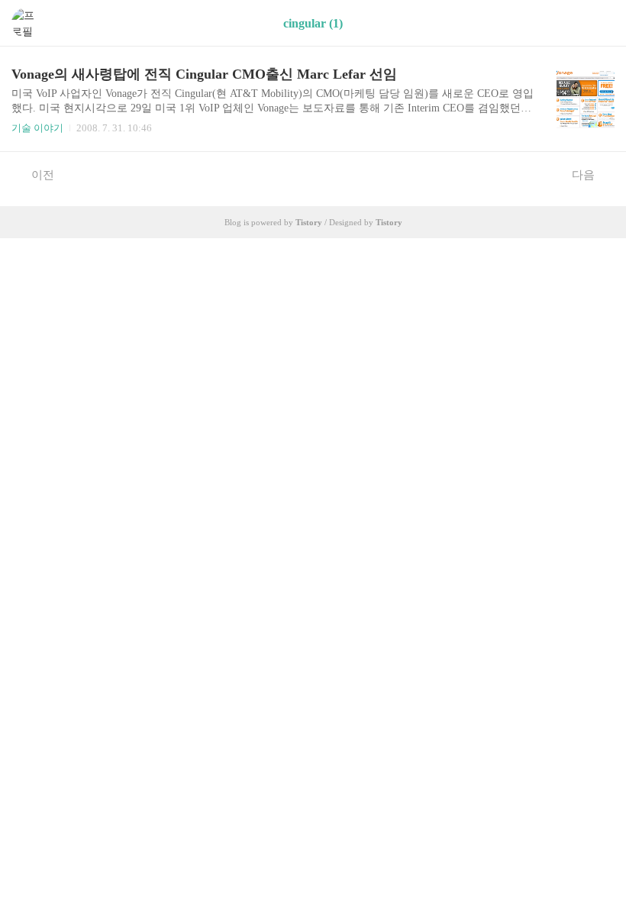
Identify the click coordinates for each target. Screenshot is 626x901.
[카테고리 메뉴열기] (599, 23)
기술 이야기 (37, 128)
